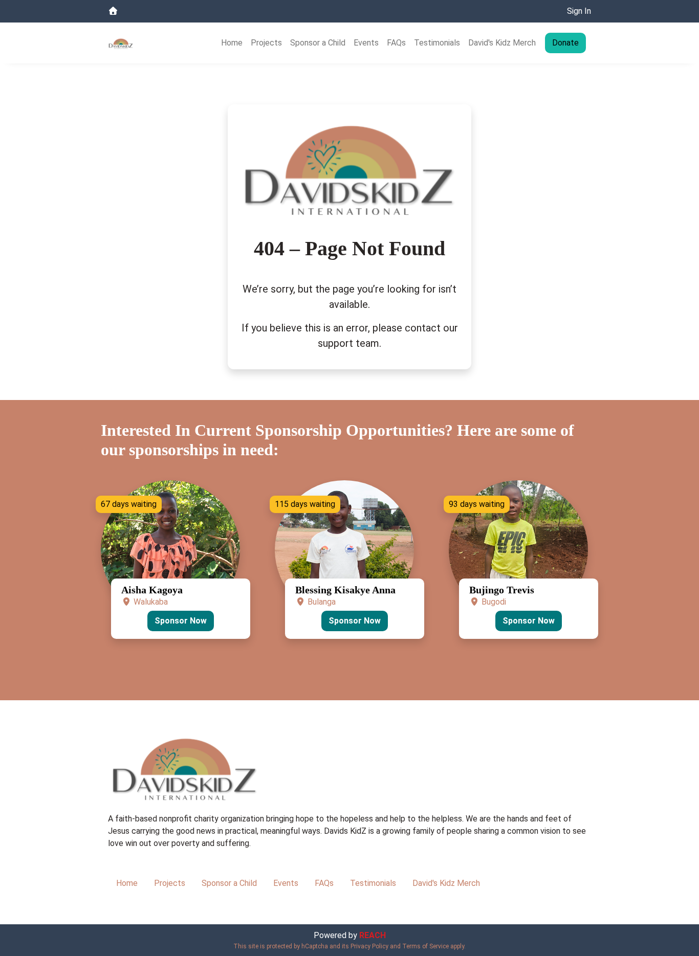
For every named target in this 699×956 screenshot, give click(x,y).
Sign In (579, 11)
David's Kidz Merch (502, 43)
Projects (266, 43)
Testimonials (437, 43)
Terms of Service (425, 946)
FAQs (396, 43)
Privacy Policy (369, 946)
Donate (565, 43)
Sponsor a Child (317, 43)
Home (232, 43)
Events (366, 43)
